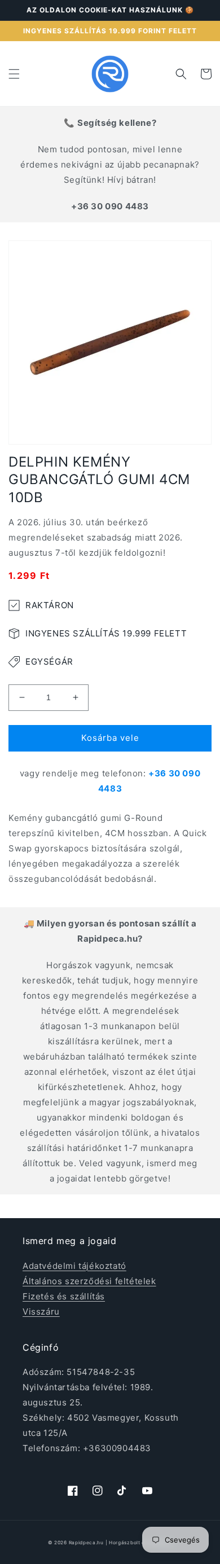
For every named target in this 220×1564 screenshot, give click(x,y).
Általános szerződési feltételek (89, 1281)
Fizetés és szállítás (64, 1296)
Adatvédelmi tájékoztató (74, 1265)
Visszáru (41, 1311)
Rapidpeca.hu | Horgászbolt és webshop (121, 1542)
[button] (14, 73)
